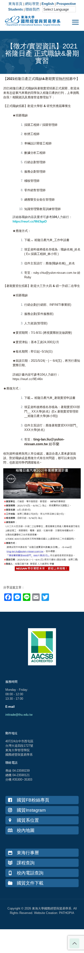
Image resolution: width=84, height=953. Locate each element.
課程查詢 (26, 862)
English (48, 4)
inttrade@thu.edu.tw (18, 714)
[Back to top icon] (74, 943)
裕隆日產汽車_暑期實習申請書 (54, 398)
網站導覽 (32, 4)
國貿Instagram (31, 810)
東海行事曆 (28, 852)
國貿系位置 (28, 820)
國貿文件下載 (30, 883)
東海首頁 (15, 4)
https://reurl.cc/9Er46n (28, 379)
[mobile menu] (75, 22)
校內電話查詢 (30, 872)
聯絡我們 (32, 9)
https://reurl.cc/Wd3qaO (30, 221)
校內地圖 (26, 830)
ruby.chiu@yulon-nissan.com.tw (54, 272)
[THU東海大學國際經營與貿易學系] (30, 20)
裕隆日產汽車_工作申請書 (51, 240)
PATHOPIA (66, 913)
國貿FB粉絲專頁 (33, 800)
